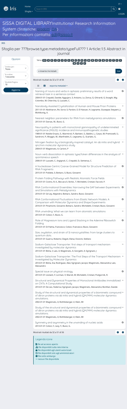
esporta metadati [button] (58, 85)
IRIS (3, 43)
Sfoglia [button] (28, 11)
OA (54, 29)
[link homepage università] (11, 9)
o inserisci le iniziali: (47, 71)
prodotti (43, 29)
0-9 (44, 60)
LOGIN (121, 14)
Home (28, 6)
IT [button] (119, 4)
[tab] (38, 85)
